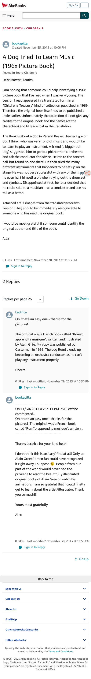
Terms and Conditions (60, 651)
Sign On (73, 5)
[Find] (84, 15)
